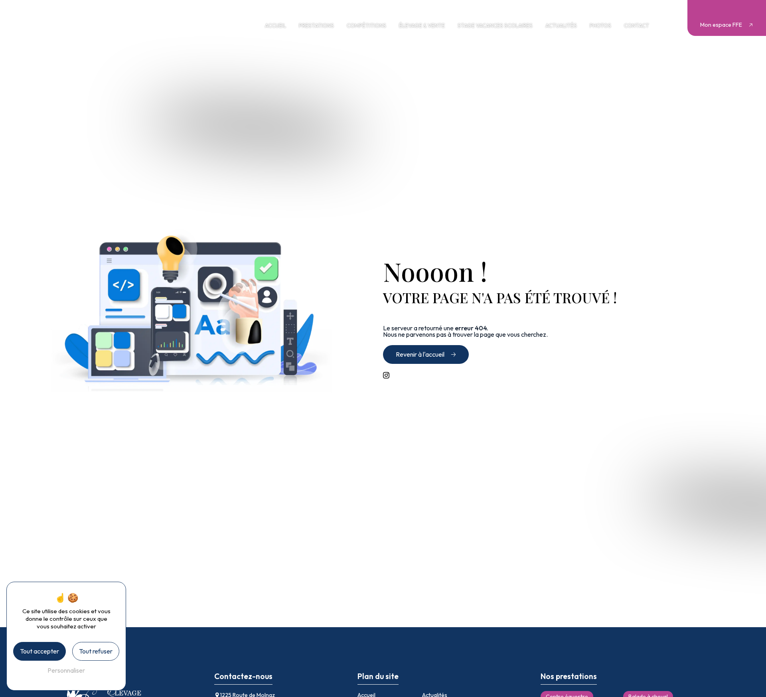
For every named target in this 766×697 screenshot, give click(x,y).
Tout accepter (39, 651)
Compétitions (366, 25)
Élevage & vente (422, 25)
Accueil (275, 25)
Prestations (316, 25)
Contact (636, 25)
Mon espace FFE (721, 24)
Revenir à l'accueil (420, 354)
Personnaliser (66, 670)
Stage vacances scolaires (495, 25)
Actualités (561, 25)
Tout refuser (96, 651)
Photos (600, 25)
